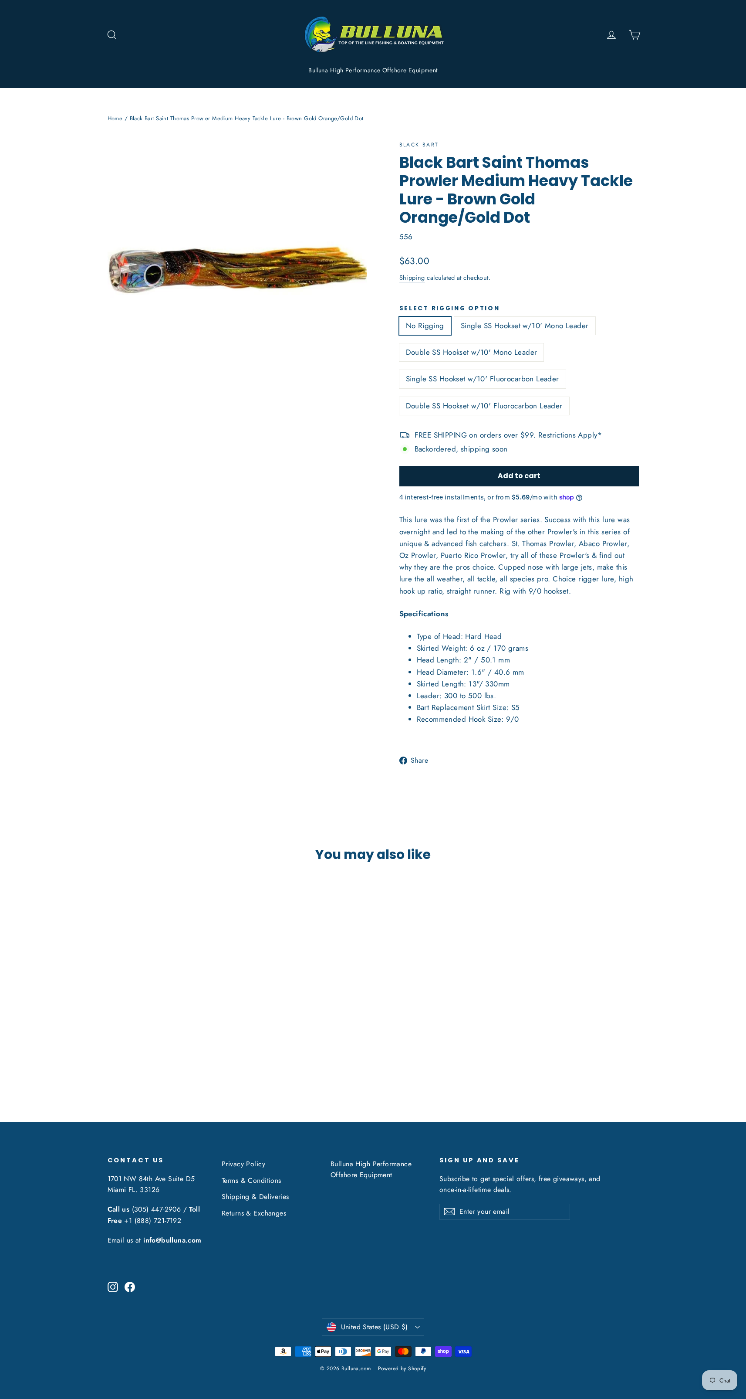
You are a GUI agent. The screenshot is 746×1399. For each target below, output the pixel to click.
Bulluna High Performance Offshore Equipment (372, 70)
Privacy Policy (243, 1164)
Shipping (412, 277)
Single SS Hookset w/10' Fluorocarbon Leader (482, 379)
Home (115, 118)
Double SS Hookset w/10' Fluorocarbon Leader (484, 406)
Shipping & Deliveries (255, 1197)
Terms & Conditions (251, 1180)
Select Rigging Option (449, 308)
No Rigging (425, 325)
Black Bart (419, 145)
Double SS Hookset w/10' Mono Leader (471, 352)
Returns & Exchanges (254, 1213)
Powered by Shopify (402, 1368)
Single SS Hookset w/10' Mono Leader (525, 325)
